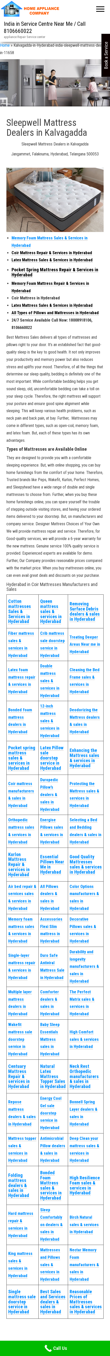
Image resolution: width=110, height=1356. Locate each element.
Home (5, 45)
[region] (55, 86)
